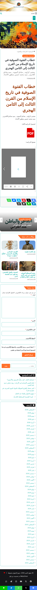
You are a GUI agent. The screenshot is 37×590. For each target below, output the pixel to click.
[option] (18, 220)
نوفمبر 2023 (30, 515)
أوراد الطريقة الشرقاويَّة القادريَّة (24, 397)
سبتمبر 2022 (30, 559)
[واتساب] (8, 200)
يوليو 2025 (31, 451)
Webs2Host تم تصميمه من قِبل (18, 576)
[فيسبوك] (33, 200)
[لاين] (28, 203)
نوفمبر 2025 (30, 438)
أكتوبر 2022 (30, 556)
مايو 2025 (31, 457)
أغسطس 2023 (29, 524)
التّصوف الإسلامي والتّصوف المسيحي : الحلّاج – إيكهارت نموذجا (10, 254)
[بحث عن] (1, 13)
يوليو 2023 (31, 528)
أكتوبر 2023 (30, 518)
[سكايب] (18, 200)
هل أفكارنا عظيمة (30, 252)
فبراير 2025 (30, 467)
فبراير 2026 (30, 429)
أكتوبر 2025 (30, 441)
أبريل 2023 (30, 537)
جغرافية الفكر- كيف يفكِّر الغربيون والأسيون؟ (20, 380)
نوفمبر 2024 (30, 477)
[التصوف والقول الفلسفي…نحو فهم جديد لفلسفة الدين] (10, 265)
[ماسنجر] (13, 200)
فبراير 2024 (30, 505)
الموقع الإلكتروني (30, 338)
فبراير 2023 (30, 544)
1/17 (6, 186)
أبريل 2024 (30, 499)
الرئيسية (31, 51)
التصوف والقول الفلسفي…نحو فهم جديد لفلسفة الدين (10, 274)
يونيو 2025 (31, 454)
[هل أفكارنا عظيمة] (27, 245)
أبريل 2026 (30, 422)
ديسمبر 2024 (30, 473)
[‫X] (28, 200)
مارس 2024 (30, 502)
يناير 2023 (31, 547)
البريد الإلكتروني (30, 329)
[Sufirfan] (18, 5)
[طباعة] (18, 203)
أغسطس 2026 (29, 410)
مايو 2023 (31, 534)
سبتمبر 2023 (30, 521)
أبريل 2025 (30, 461)
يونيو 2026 (31, 416)
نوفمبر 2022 (30, 553)
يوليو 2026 (31, 413)
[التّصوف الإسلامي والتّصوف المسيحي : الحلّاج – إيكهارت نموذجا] (10, 245)
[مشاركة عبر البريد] (23, 203)
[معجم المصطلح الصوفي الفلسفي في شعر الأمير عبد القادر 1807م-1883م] (27, 266)
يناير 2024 (31, 508)
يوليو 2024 (31, 489)
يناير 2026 (31, 432)
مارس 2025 (30, 464)
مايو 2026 (31, 419)
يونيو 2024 (31, 492)
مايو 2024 (31, 496)
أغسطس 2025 (29, 448)
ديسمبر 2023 (30, 512)
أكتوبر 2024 (30, 480)
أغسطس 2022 (29, 563)
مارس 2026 (30, 425)
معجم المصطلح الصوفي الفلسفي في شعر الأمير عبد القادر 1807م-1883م (27, 275)
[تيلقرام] (33, 203)
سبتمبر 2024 (30, 483)
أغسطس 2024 (29, 486)
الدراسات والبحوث (22, 51)
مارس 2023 (30, 540)
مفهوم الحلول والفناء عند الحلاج (23, 18)
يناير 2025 (31, 470)
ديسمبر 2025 (30, 435)
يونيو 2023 (31, 531)
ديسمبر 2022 (30, 550)
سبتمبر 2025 (30, 445)
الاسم (33, 321)
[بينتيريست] (23, 200)
